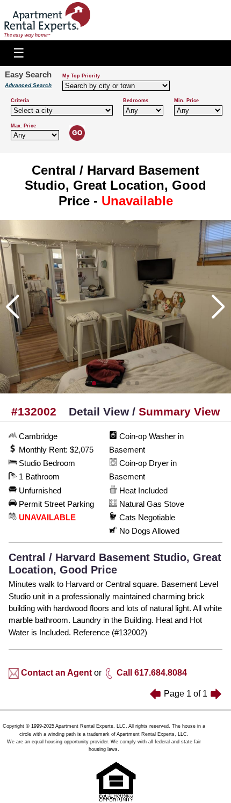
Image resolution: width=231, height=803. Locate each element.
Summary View (179, 411)
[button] (94, 383)
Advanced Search (28, 85)
